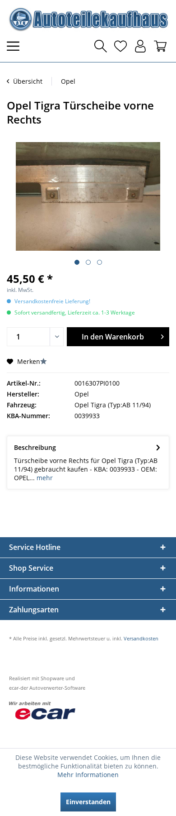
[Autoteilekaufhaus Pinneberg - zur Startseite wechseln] (88, 19)
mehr (44, 477)
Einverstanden (88, 801)
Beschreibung (35, 447)
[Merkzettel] (120, 46)
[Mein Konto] (140, 46)
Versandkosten (141, 638)
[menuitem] (16, 46)
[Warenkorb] (160, 46)
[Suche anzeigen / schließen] (101, 46)
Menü (16, 46)
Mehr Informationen (88, 774)
